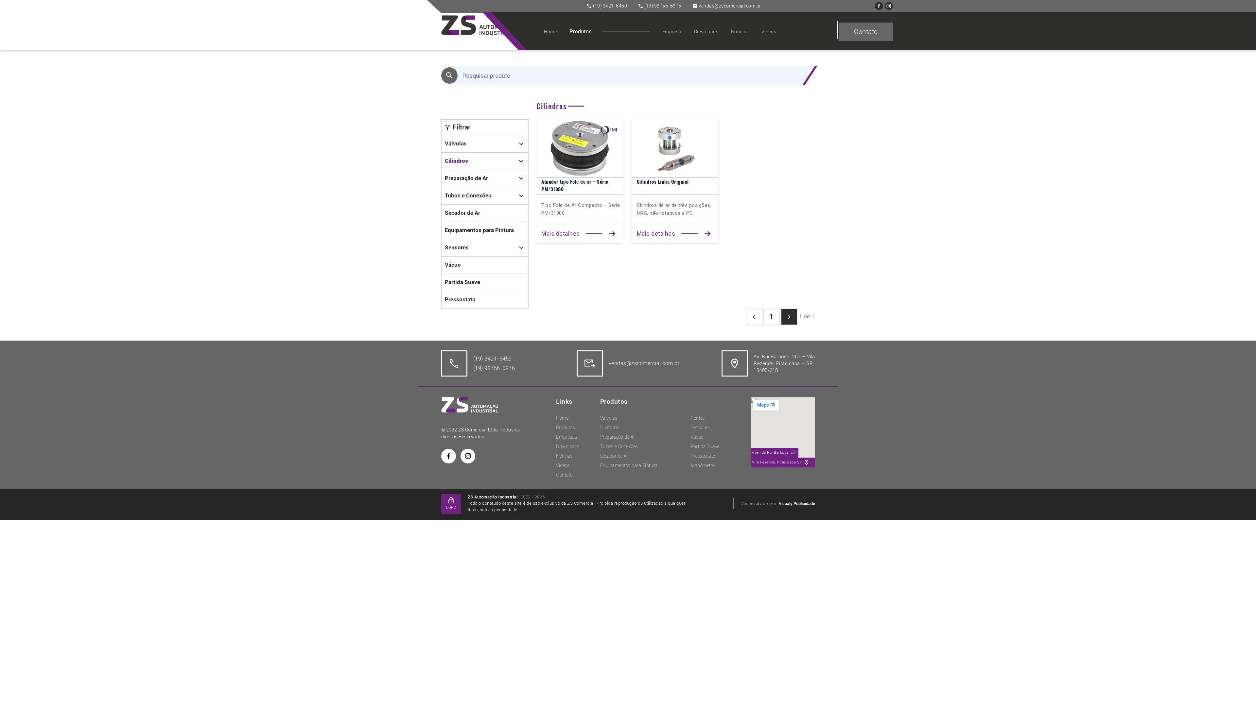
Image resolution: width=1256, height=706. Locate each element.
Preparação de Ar (466, 178)
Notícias (740, 31)
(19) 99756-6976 (662, 5)
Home (550, 31)
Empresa (672, 31)
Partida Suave (462, 282)
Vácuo (453, 264)
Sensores (457, 247)
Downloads (706, 31)
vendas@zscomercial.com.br (730, 5)
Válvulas (456, 143)
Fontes (698, 418)
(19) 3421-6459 (610, 5)
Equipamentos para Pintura (479, 230)
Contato (866, 32)
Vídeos (768, 31)
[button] (522, 143)
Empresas (566, 437)
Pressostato (460, 299)
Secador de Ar (462, 213)
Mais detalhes (560, 233)
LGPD (451, 507)
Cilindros (456, 161)
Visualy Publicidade (797, 503)
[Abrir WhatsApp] (1239, 689)
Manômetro (703, 465)
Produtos (580, 31)
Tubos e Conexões (468, 195)
